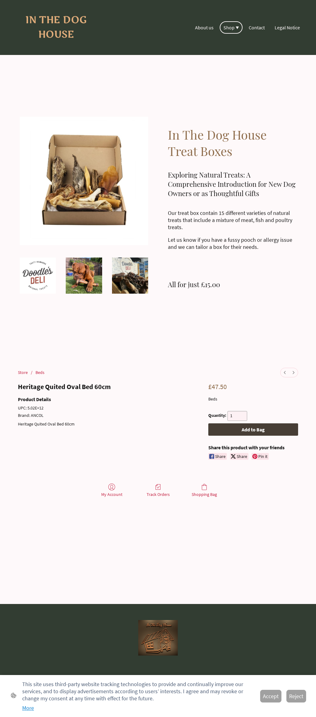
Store (23, 372)
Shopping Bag (204, 494)
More (28, 707)
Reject (296, 696)
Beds (39, 372)
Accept (271, 696)
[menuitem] (285, 372)
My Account (112, 494)
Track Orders (158, 494)
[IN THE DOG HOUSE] (56, 46)
